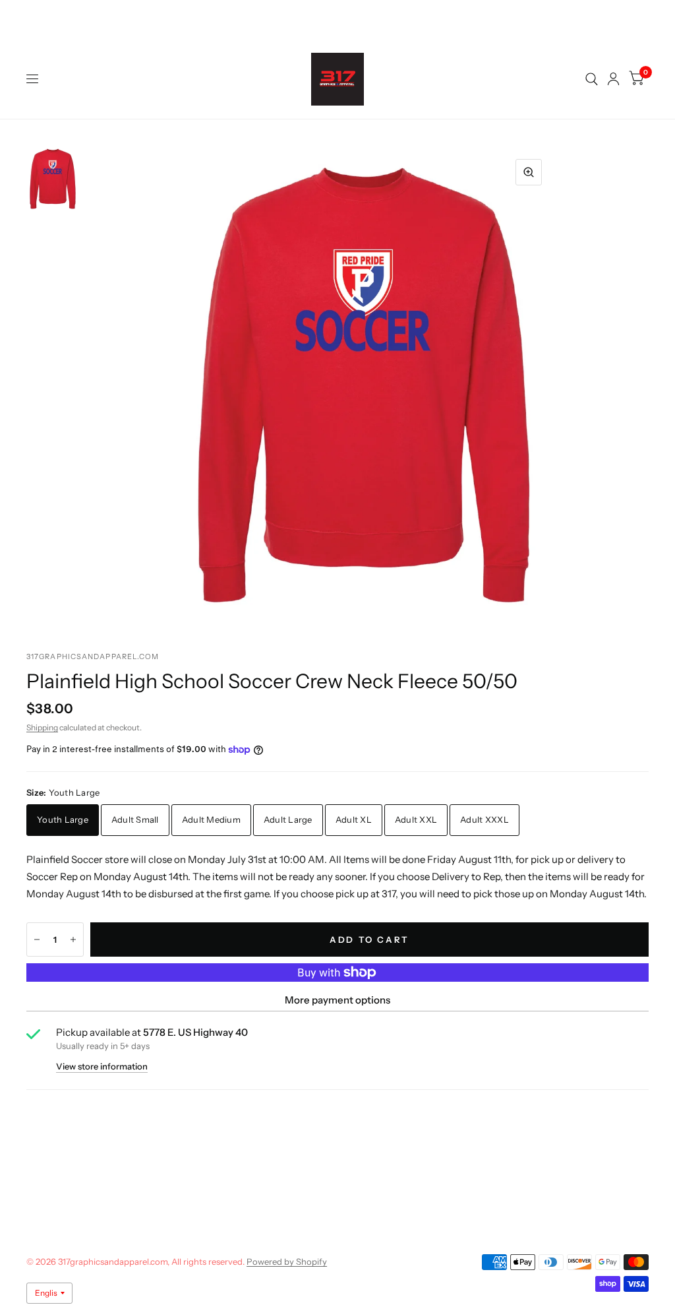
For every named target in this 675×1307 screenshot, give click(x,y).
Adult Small (135, 819)
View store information (102, 1066)
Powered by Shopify (287, 1261)
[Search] (591, 79)
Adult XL (354, 819)
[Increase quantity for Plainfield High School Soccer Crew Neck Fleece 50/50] (73, 939)
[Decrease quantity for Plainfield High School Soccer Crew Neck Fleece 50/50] (37, 939)
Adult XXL (416, 819)
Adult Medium (211, 819)
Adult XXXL (484, 819)
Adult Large (288, 819)
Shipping (42, 727)
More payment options (337, 1000)
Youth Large (62, 819)
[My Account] (613, 79)
